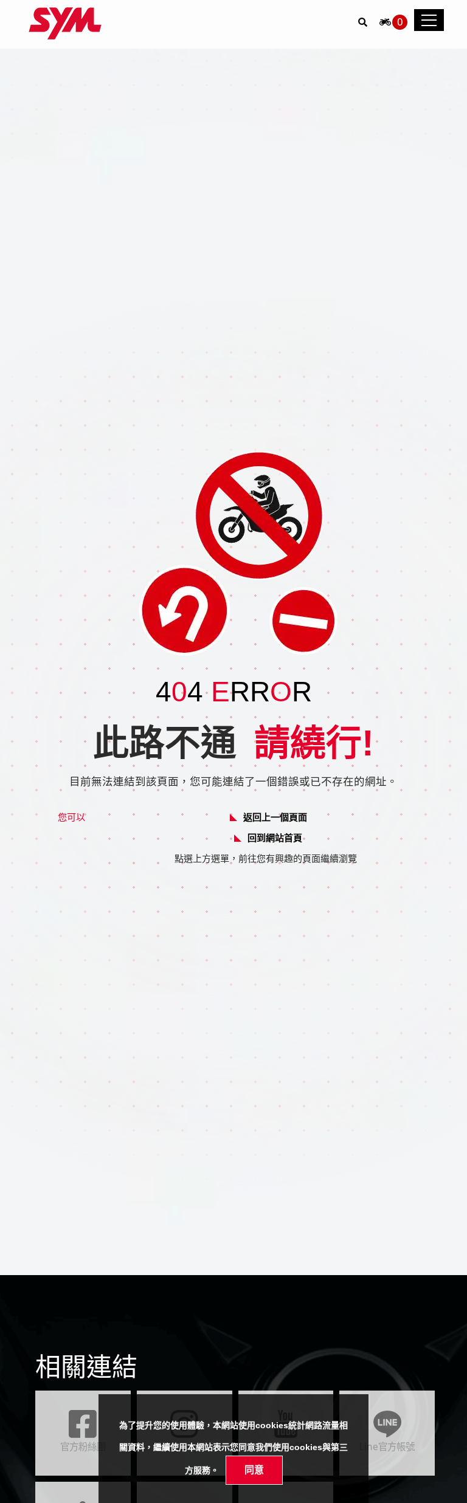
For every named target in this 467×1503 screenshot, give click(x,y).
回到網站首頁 (274, 837)
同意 (254, 1469)
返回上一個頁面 (275, 817)
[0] (385, 25)
